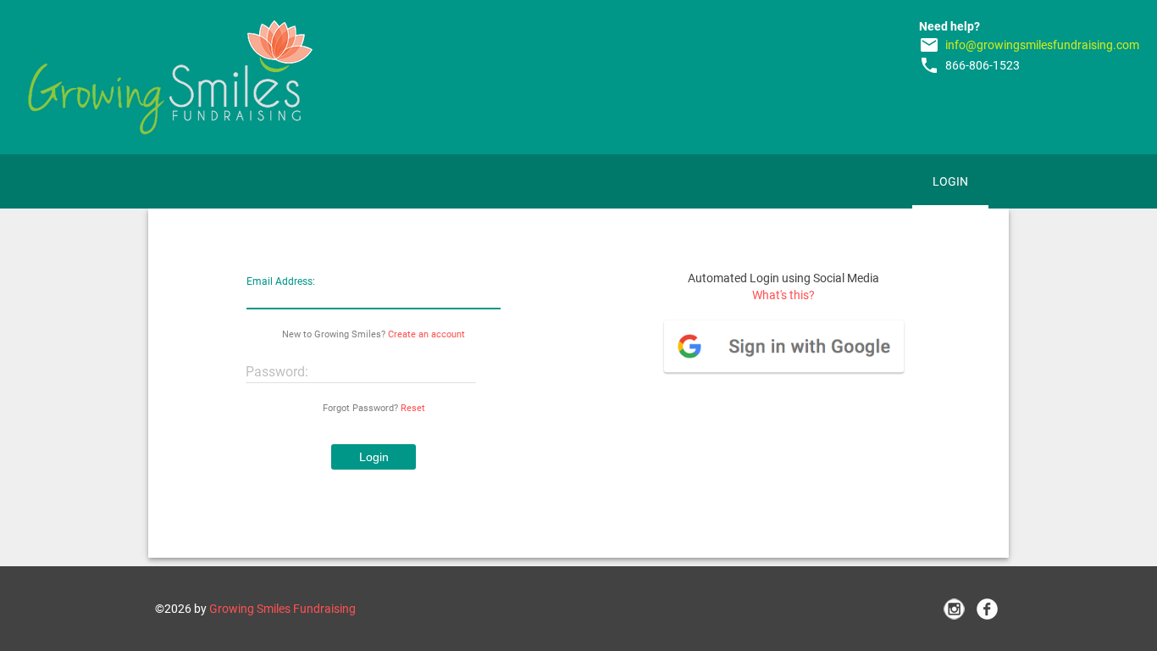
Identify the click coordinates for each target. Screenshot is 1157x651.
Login (950, 181)
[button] (373, 457)
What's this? (783, 295)
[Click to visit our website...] (170, 77)
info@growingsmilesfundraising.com (1042, 45)
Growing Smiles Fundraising (282, 608)
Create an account (426, 334)
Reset (413, 408)
